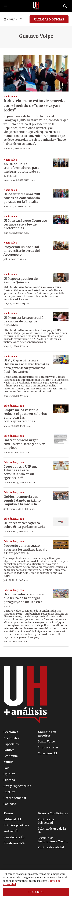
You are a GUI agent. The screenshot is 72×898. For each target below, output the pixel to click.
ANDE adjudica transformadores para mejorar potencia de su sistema (21, 169)
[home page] (36, 6)
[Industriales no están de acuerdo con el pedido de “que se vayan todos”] (36, 73)
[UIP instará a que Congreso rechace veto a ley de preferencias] (61, 219)
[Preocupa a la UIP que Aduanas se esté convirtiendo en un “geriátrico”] (61, 465)
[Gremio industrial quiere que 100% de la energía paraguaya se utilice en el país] (61, 593)
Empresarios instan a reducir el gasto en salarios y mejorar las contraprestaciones (25, 415)
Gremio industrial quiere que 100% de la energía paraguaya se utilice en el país (23, 600)
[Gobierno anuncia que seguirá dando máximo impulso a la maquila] (61, 495)
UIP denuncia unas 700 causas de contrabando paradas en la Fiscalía (21, 198)
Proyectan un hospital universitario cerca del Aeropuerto (21, 250)
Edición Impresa (13, 405)
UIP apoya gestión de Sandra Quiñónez (20, 280)
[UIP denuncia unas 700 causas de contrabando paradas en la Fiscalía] (61, 193)
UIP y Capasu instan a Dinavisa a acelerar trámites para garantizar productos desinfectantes (26, 366)
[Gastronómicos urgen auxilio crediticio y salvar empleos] (61, 439)
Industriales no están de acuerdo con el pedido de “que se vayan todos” (33, 105)
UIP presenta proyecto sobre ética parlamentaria (24, 525)
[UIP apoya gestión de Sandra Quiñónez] (61, 277)
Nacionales (10, 96)
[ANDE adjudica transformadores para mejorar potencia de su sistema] (61, 163)
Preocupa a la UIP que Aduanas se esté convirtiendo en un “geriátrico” (20, 472)
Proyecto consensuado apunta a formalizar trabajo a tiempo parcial (25, 549)
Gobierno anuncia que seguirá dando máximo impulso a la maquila (22, 500)
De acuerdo (36, 892)
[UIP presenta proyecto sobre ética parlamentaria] (61, 521)
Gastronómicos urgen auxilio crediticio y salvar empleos (24, 444)
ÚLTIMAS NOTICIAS (49, 19)
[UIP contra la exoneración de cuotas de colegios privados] (61, 316)
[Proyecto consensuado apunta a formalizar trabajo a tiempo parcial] (61, 544)
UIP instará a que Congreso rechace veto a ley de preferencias (25, 224)
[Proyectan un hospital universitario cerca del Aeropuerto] (61, 245)
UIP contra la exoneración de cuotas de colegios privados (24, 321)
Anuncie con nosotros (47, 733)
